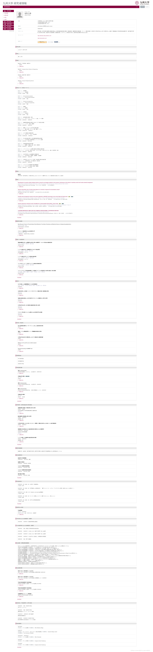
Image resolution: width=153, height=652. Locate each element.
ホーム (137, 6)
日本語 (142, 6)
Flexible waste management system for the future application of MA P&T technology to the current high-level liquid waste (43, 196)
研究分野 (6, 15)
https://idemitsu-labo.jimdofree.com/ (44, 35)
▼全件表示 (19, 217)
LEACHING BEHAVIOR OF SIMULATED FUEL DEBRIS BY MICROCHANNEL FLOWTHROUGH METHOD (38, 210)
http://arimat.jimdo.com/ (42, 38)
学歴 (5, 19)
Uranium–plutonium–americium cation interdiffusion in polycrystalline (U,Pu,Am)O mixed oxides (38, 203)
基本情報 (6, 13)
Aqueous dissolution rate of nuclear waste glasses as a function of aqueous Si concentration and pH (38, 189)
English (147, 6)
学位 (5, 17)
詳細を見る (21, 66)
